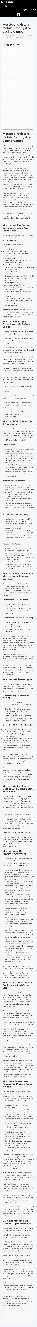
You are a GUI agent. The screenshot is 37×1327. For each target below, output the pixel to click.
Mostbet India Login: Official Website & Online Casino (17, 58)
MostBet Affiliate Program (18, 91)
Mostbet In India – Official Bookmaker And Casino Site (18, 114)
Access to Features (15, 75)
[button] (18, 14)
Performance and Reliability (14, 71)
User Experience (13, 66)
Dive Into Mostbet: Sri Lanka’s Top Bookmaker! (17, 126)
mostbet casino (22, 182)
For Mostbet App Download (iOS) (14, 88)
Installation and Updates (17, 68)
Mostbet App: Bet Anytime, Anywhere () (16, 109)
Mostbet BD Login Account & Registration (17, 63)
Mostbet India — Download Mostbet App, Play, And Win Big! (17, 79)
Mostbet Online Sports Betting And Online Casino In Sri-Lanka (18, 104)
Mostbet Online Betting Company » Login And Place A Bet (17, 51)
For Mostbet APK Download (14, 84)
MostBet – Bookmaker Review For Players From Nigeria (17, 121)
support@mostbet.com (13, 1110)
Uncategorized (20, 37)
